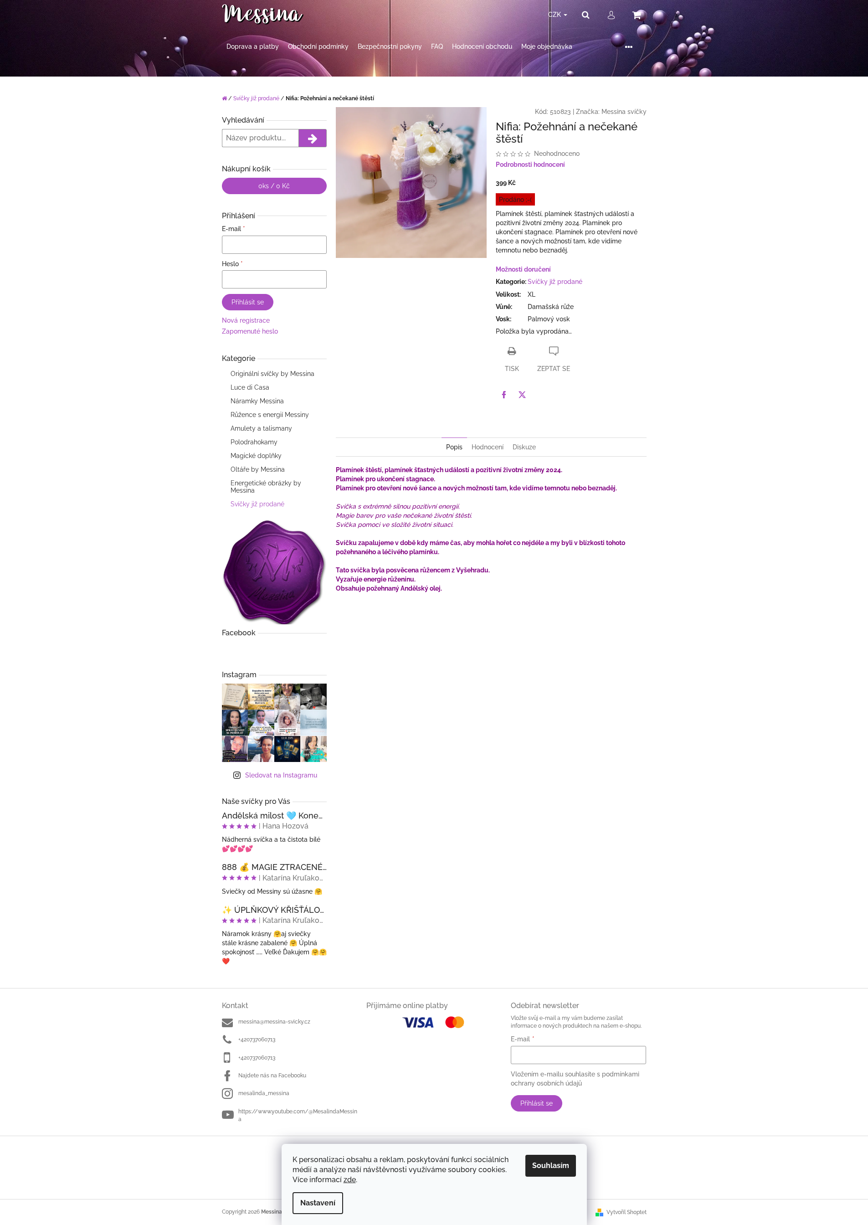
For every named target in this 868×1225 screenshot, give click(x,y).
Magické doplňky (256, 455)
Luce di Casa (250, 387)
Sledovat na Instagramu (281, 775)
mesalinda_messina (263, 1093)
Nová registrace (246, 320)
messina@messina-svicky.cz (274, 1022)
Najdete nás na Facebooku (272, 1075)
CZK (555, 14)
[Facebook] (504, 394)
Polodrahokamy (254, 442)
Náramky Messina (257, 401)
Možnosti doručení (523, 269)
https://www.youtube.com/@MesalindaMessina (297, 1115)
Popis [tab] (454, 447)
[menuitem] (252, 47)
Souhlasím (550, 1165)
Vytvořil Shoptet (626, 1212)
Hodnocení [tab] (487, 447)
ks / (274, 186)
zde (350, 1179)
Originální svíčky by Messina (272, 373)
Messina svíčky (624, 111)
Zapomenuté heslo (250, 331)
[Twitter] (522, 394)
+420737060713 (256, 1039)
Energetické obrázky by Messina (266, 486)
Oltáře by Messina (258, 469)
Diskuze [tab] (524, 447)
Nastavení (317, 1203)
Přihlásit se (247, 302)
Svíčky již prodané (257, 504)
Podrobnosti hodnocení (530, 164)
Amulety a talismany (261, 428)
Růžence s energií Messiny (270, 414)
